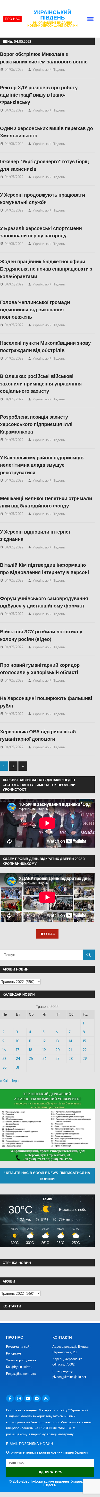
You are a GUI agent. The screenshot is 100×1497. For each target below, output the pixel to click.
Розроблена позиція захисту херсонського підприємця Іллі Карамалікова (36, 424)
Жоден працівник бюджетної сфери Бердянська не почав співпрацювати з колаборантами (46, 268)
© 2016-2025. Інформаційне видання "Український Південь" (50, 1483)
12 (44, 1041)
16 (4, 1049)
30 (4, 1067)
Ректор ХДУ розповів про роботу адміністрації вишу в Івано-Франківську (39, 94)
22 (85, 1049)
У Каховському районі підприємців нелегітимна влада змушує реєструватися (41, 464)
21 (70, 1049)
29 (85, 1058)
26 (44, 1058)
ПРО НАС (47, 934)
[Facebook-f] (10, 1398)
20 (58, 1049)
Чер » (14, 1080)
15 (84, 1041)
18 (30, 1049)
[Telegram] (37, 1398)
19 (44, 1049)
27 (57, 1058)
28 (71, 1058)
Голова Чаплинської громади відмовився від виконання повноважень (35, 309)
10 (17, 1041)
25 (31, 1058)
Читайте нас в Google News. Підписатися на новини (47, 1176)
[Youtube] (28, 1398)
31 (17, 1067)
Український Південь (52, 15)
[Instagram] (19, 1398)
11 (30, 1041)
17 (17, 1049)
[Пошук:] (41, 955)
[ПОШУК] (89, 955)
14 (70, 1041)
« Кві (4, 1080)
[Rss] (46, 1398)
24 (18, 1058)
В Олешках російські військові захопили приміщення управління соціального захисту (41, 383)
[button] (90, 18)
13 (57, 1041)
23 (4, 1058)
